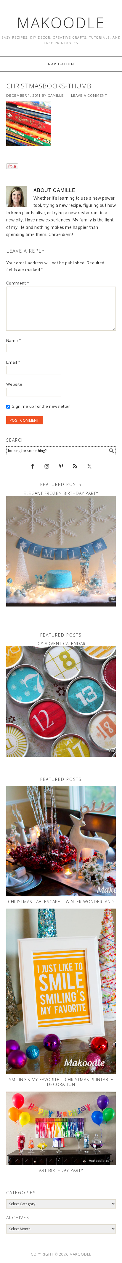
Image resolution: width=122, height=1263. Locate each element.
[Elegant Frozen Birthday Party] (61, 551)
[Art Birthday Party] (61, 1128)
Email (13, 362)
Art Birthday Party (61, 1170)
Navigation (61, 64)
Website (14, 384)
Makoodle (61, 22)
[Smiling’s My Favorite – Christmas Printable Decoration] (61, 991)
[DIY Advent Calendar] (61, 701)
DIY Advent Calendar (61, 643)
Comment (17, 283)
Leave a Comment (89, 95)
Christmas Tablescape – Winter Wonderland (61, 901)
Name (13, 340)
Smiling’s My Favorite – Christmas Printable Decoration (61, 1082)
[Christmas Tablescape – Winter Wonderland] (61, 841)
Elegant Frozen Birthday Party (61, 493)
